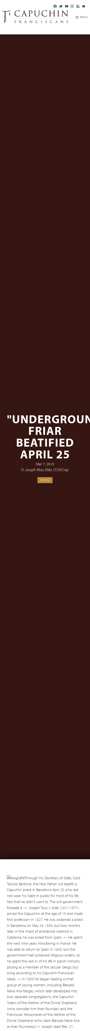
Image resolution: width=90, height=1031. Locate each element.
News (45, 480)
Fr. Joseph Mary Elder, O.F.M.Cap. (45, 470)
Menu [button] (84, 17)
